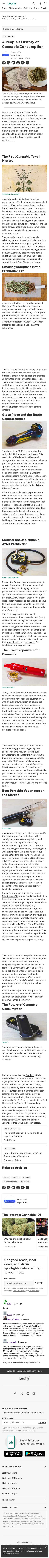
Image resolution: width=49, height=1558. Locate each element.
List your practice (11, 1488)
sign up (39, 1282)
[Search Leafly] (33, 3)
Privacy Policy (34, 1291)
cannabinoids (13, 642)
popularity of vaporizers (14, 636)
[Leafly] (11, 3)
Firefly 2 (29, 1075)
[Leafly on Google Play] (35, 1454)
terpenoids (30, 642)
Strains (44, 8)
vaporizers (25, 1182)
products (16, 1177)
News (10, 16)
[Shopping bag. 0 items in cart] (45, 3)
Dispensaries (15, 8)
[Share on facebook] (4, 62)
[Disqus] (24, 1331)
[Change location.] (40, 3)
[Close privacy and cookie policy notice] (46, 1547)
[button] (27, 62)
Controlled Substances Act (15, 322)
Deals (36, 8)
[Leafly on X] (21, 1393)
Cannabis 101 (19, 16)
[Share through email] (23, 62)
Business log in (9, 1493)
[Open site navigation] (3, 3)
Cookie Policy (27, 1551)
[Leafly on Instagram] (28, 1393)
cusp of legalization (15, 400)
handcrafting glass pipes (32, 505)
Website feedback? (24, 1371)
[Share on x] (8, 62)
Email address (9, 1278)
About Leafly (8, 1500)
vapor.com (16, 55)
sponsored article (10, 1182)
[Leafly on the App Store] (13, 1454)
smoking (26, 1177)
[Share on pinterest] (18, 62)
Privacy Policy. (30, 1430)
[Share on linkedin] (13, 62)
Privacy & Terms (9, 1507)
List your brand (9, 1483)
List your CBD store (12, 1478)
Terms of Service (19, 1291)
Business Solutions (11, 1467)
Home (4, 16)
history (6, 1177)
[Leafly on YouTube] (34, 1393)
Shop (4, 8)
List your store (9, 1473)
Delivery (28, 8)
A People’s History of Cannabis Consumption (19, 19)
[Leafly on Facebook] (15, 1393)
